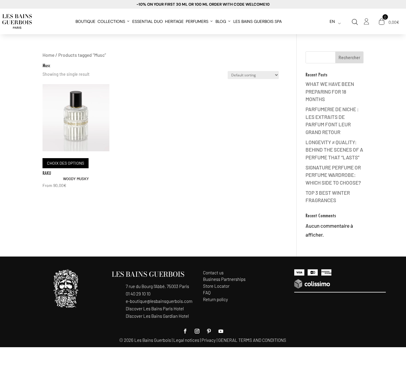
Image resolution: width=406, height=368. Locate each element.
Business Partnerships (224, 279)
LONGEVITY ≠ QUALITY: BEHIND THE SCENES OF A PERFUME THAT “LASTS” (334, 149)
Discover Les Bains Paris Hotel (155, 308)
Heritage (174, 21)
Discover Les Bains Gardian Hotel (157, 316)
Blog (220, 21)
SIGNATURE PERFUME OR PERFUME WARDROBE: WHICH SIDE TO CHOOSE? (333, 174)
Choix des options (65, 163)
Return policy (215, 299)
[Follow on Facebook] (185, 331)
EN (332, 21)
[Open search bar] (355, 22)
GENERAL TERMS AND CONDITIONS (252, 340)
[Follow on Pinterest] (209, 331)
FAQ (207, 292)
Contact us (213, 272)
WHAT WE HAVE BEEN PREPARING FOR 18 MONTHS (330, 91)
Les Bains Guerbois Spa (257, 21)
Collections (111, 21)
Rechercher (349, 57)
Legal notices (186, 340)
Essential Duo (147, 21)
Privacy (209, 340)
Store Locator (216, 286)
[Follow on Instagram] (197, 331)
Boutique (85, 21)
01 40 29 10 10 (138, 293)
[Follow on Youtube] (221, 331)
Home (48, 55)
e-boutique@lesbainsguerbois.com (159, 301)
